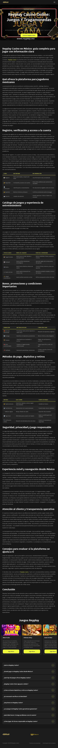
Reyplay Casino (12, 59)
